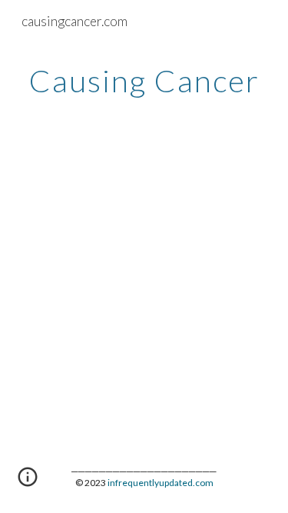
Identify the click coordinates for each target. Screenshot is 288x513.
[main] (144, 81)
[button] (27, 482)
